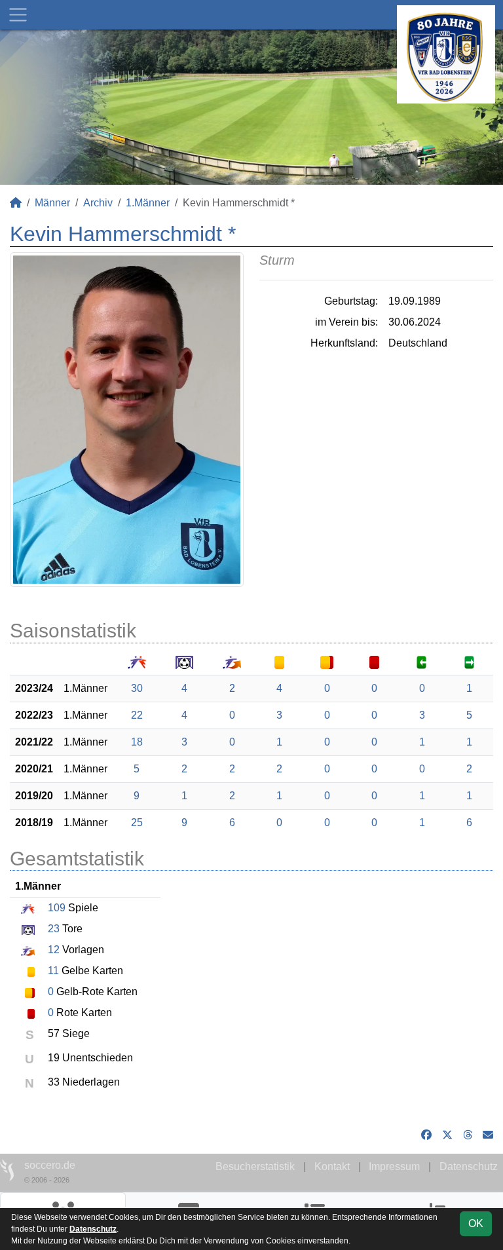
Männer (52, 202)
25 (137, 822)
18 (137, 742)
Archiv (98, 202)
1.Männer (148, 202)
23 (54, 928)
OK (475, 1223)
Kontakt (332, 1166)
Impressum (394, 1166)
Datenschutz (468, 1166)
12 (54, 949)
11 (53, 970)
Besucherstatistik (255, 1166)
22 (137, 715)
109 (56, 907)
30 (137, 688)
